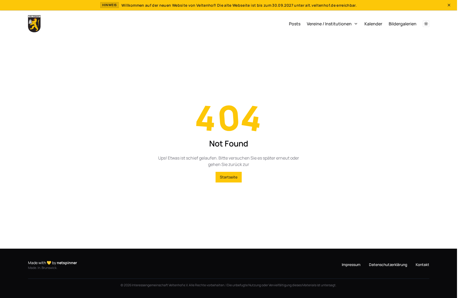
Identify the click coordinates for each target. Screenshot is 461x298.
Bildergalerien (402, 24)
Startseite (228, 177)
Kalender (373, 24)
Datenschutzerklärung (388, 264)
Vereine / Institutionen (329, 24)
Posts (294, 24)
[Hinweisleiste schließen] (449, 5)
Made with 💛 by (52, 262)
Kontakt (422, 264)
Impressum (351, 264)
